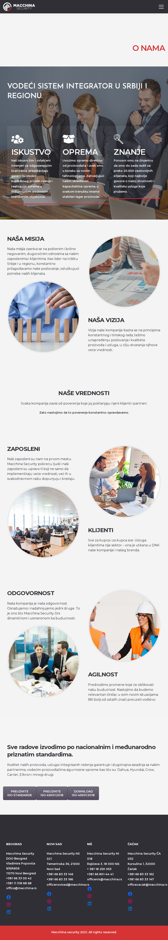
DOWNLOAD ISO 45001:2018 (83, 793)
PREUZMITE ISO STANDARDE (19, 793)
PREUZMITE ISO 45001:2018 (52, 793)
